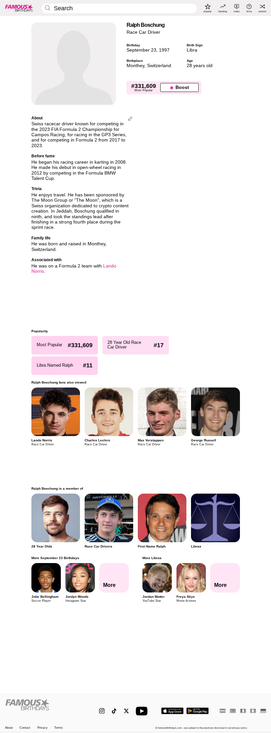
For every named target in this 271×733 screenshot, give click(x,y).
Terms (58, 727)
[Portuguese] (233, 711)
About (9, 727)
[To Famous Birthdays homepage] (19, 8)
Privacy (42, 727)
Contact (24, 727)
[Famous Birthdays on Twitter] (126, 711)
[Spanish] (222, 711)
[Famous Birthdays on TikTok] (114, 711)
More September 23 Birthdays (55, 558)
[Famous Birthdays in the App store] (172, 711)
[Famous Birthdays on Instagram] (102, 711)
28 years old (200, 65)
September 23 (141, 50)
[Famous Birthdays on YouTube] (143, 711)
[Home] (44, 708)
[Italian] (253, 711)
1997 (164, 50)
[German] (263, 711)
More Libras (151, 558)
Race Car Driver (143, 32)
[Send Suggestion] (130, 119)
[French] (243, 711)
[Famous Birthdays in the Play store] (197, 711)
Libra (192, 50)
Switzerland (159, 65)
